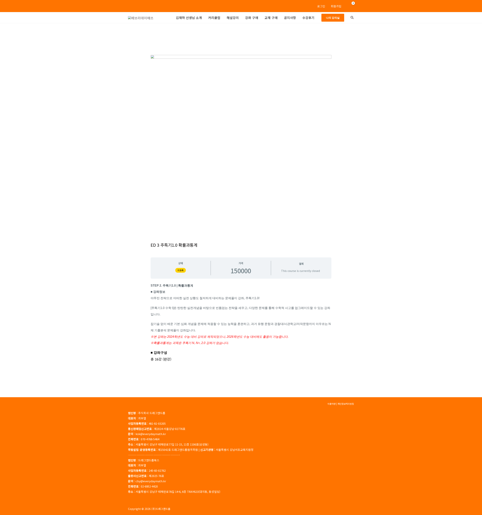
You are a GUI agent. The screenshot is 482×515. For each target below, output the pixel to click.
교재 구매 (271, 17)
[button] (332, 18)
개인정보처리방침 (345, 403)
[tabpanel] (241, 322)
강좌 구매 (251, 17)
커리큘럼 (214, 17)
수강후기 (308, 17)
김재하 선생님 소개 (189, 17)
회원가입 (336, 6)
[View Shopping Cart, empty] (351, 6)
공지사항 (290, 17)
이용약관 (331, 403)
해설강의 (233, 17)
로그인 (321, 6)
